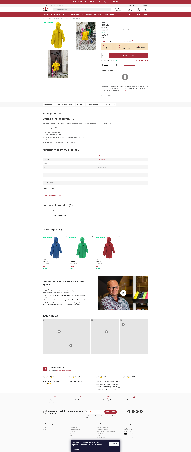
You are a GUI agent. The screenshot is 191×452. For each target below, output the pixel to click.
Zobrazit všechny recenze (63, 370)
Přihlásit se (110, 411)
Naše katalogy (131, 5)
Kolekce (99, 435)
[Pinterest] (137, 411)
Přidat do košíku (128, 55)
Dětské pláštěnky (101, 159)
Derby (103, 22)
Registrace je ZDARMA (141, 46)
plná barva (100, 175)
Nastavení (76, 449)
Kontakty (145, 5)
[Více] (128, 14)
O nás (138, 5)
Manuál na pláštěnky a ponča (53, 195)
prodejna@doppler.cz (130, 437)
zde (79, 445)
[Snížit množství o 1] (103, 55)
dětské (98, 179)
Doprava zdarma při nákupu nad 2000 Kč (53, 5)
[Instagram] (133, 411)
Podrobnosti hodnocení (123, 30)
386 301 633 (128, 434)
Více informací (125, 90)
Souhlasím (114, 443)
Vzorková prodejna (75, 429)
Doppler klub (100, 433)
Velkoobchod (73, 427)
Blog (71, 435)
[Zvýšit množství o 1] (107, 55)
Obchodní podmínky (102, 429)
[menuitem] (48, 14)
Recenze (45, 429)
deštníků (86, 289)
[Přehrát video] (123, 293)
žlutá (98, 171)
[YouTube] (141, 411)
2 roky (122, 65)
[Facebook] (128, 411)
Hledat (55, 9)
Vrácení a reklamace (103, 427)
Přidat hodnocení (60, 215)
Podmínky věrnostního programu (106, 431)
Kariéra (72, 433)
